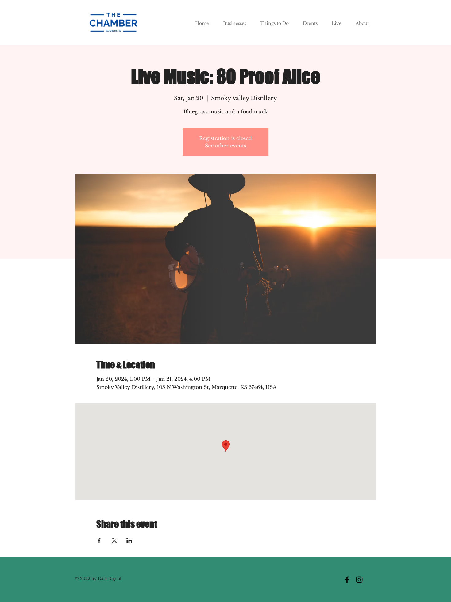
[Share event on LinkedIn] (129, 540)
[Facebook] (347, 579)
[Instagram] (359, 579)
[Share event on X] (114, 540)
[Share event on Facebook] (99, 540)
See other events (225, 145)
